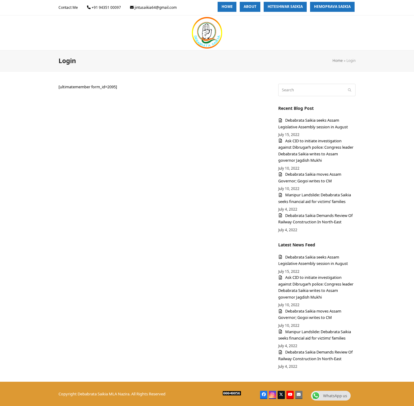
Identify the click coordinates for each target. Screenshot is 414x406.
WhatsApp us (335, 395)
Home (337, 60)
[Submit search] (349, 90)
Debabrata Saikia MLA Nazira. (104, 394)
